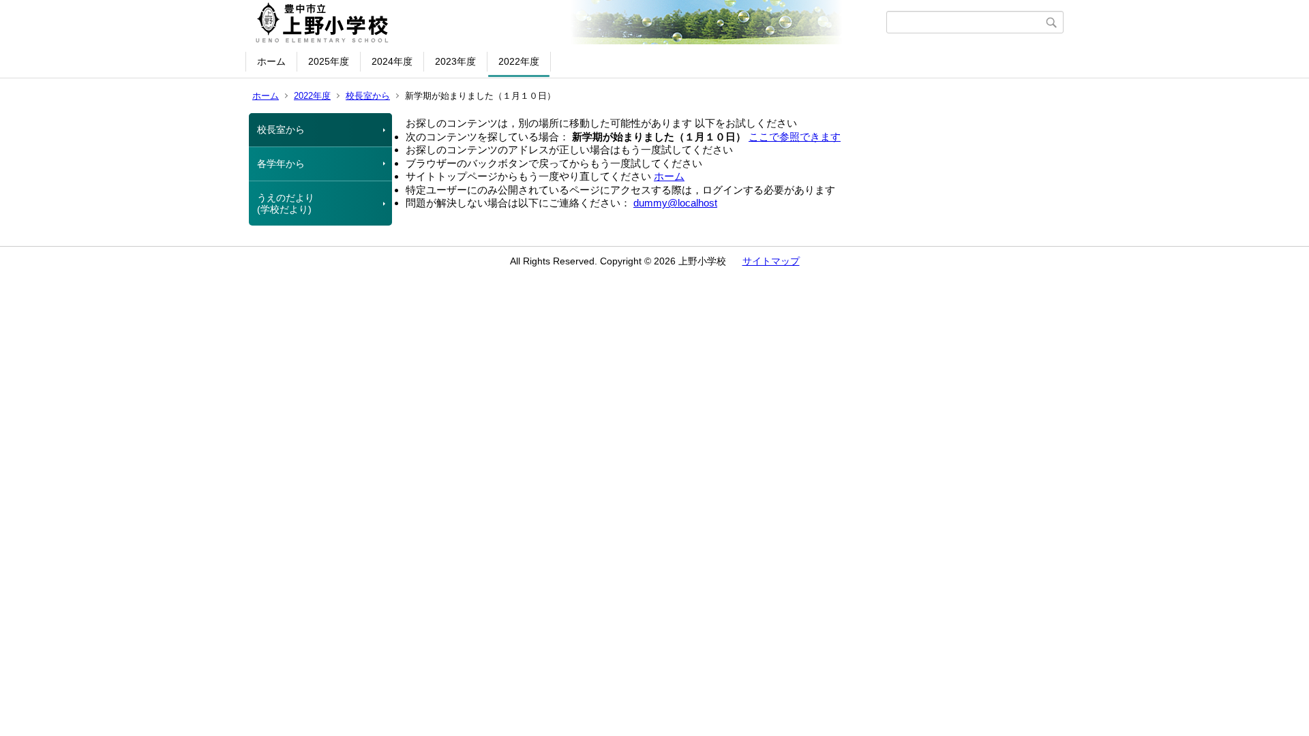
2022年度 (518, 61)
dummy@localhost (675, 203)
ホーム (271, 61)
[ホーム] (567, 22)
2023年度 (455, 61)
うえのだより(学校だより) (285, 203)
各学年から (281, 163)
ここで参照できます (795, 136)
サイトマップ (771, 261)
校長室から (368, 96)
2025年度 (328, 61)
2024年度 (392, 61)
